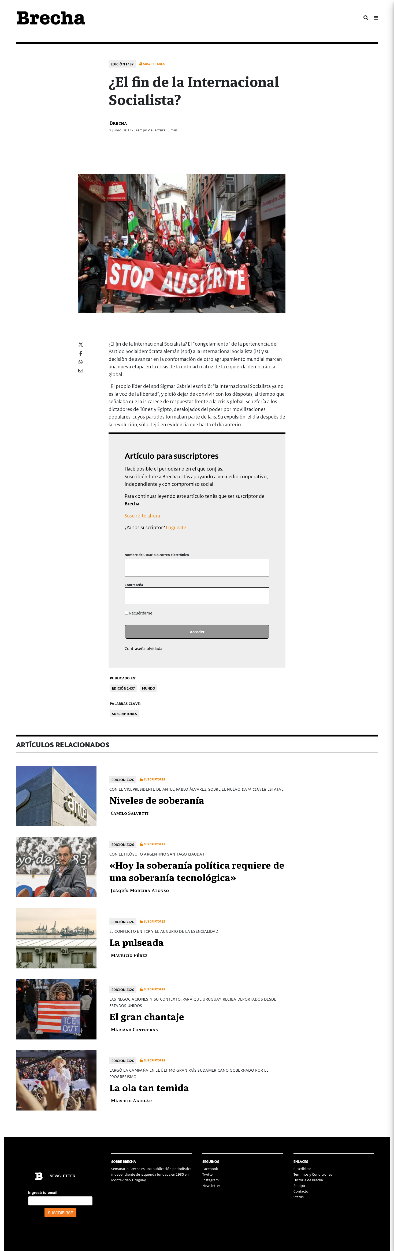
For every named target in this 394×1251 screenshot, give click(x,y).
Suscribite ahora (142, 515)
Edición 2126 (123, 779)
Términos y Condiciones (312, 1174)
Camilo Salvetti (129, 813)
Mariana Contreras (134, 1029)
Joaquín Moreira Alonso (140, 890)
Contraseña (134, 584)
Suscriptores (124, 713)
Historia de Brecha (308, 1179)
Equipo (299, 1185)
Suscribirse (302, 1168)
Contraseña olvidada (143, 648)
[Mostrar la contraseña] (261, 595)
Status (298, 1196)
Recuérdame (140, 613)
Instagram (210, 1179)
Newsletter (211, 1185)
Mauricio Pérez (129, 955)
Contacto (300, 1191)
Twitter (208, 1174)
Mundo (148, 688)
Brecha (118, 122)
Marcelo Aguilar (131, 1100)
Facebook (210, 1168)
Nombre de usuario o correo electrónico (157, 554)
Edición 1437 (122, 63)
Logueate (176, 527)
